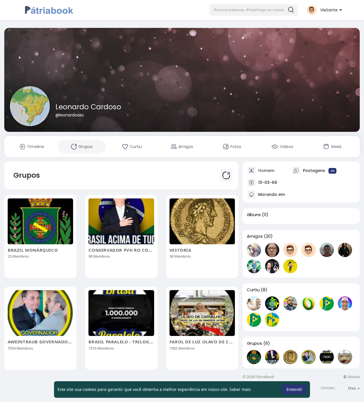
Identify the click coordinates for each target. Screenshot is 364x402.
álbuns (254, 214)
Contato (328, 388)
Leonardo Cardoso (88, 107)
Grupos (254, 343)
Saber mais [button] (240, 389)
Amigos (255, 236)
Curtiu (253, 290)
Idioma (353, 377)
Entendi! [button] (294, 389)
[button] (254, 10)
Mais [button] (352, 388)
